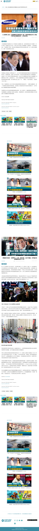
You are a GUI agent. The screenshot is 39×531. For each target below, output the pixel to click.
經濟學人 (7, 391)
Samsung (3, 111)
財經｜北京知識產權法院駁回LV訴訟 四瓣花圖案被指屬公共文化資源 (17, 6)
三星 (7, 111)
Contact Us (17, 528)
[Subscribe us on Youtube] (22, 520)
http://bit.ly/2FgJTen (5, 107)
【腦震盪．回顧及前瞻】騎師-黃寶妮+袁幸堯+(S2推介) (7, 124)
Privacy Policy (21, 528)
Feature (3, 37)
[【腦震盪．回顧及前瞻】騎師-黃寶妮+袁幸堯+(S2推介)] (7, 119)
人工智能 (3, 391)
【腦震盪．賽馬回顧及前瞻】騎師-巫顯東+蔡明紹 (18, 124)
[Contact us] (20, 520)
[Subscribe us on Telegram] (15, 523)
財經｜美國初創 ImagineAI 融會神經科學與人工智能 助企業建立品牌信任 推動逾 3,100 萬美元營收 (32, 125)
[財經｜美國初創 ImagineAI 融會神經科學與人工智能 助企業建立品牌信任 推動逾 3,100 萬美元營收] (32, 119)
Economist (7, 376)
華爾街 (11, 391)
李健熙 (10, 111)
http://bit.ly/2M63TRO (5, 103)
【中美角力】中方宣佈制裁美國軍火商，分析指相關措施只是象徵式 (19, 513)
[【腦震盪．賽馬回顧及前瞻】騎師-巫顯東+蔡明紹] (19, 119)
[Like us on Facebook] (15, 520)
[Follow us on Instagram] (17, 520)
